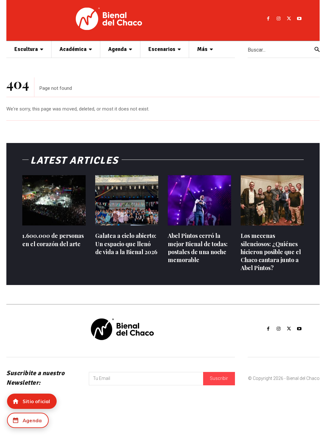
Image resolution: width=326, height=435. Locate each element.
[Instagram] (278, 18)
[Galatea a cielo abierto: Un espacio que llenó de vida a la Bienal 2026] (127, 200)
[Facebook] (268, 18)
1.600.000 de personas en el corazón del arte (53, 239)
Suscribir (219, 378)
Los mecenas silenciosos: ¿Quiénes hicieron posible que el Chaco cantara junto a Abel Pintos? (271, 252)
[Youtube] (298, 18)
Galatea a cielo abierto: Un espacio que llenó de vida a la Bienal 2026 (126, 243)
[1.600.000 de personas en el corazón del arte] (54, 200)
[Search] (317, 49)
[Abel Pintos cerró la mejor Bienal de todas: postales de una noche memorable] (199, 200)
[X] (288, 18)
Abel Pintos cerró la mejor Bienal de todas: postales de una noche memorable (198, 248)
